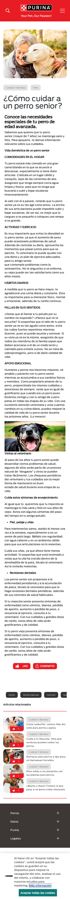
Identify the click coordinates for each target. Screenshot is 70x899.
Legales (15, 838)
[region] (35, 876)
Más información (40, 885)
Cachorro (51, 695)
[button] (62, 11)
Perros (14, 813)
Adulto (11, 695)
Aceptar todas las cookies (38, 892)
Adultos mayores (31, 695)
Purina (14, 829)
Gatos (14, 821)
